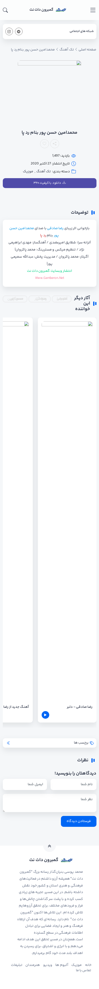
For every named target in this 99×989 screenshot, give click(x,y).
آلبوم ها (61, 965)
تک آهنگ (43, 171)
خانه (88, 965)
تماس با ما (83, 970)
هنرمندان (32, 965)
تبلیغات (16, 965)
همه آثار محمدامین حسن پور (15, 299)
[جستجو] (5, 10)
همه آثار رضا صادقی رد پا (41, 299)
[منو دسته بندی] (92, 10)
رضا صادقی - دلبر (79, 707)
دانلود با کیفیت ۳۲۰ (47, 183)
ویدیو (47, 965)
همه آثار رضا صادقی (62, 299)
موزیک (28, 171)
